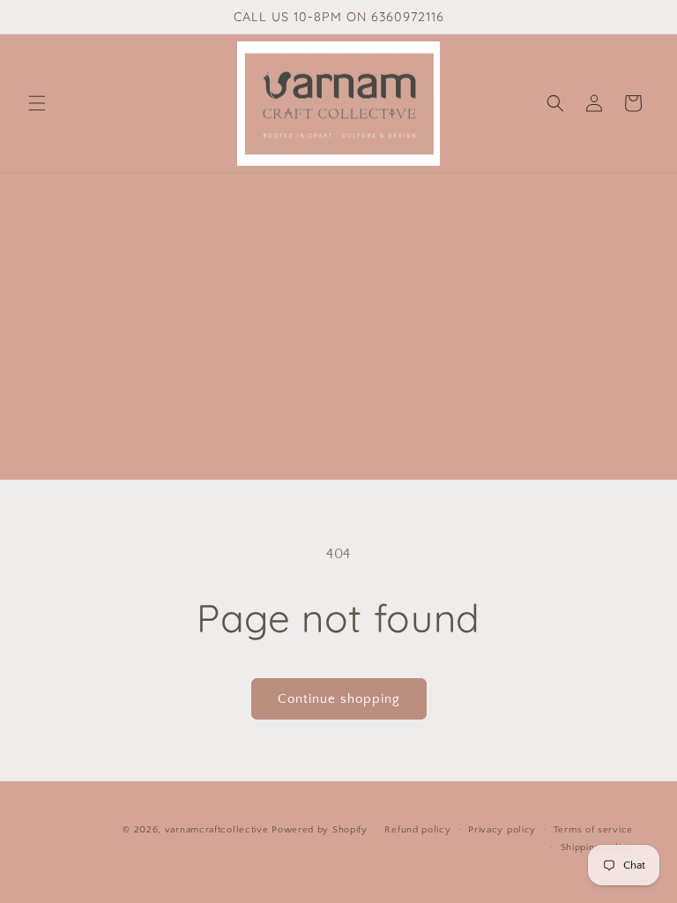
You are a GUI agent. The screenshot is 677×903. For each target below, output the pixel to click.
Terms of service (593, 830)
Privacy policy (502, 830)
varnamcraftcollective (217, 830)
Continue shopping (339, 698)
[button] (37, 103)
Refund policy (417, 830)
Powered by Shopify (320, 830)
